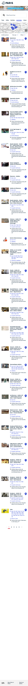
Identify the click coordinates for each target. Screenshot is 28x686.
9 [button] (14, 25)
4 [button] (13, 24)
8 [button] (11, 24)
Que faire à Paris (11, 683)
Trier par (14, 35)
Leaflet (19, 32)
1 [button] (15, 27)
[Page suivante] (22, 527)
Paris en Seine (21, 683)
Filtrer (22, 35)
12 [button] (12, 29)
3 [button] (16, 27)
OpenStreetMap (22, 32)
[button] (26, 25)
